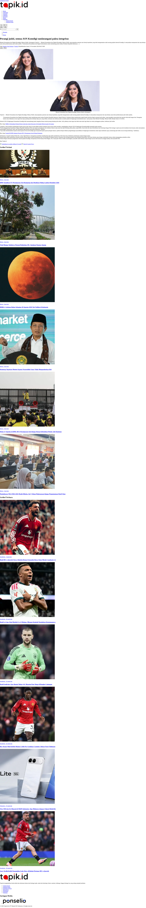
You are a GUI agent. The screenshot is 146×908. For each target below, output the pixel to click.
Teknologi (5, 12)
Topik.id (16, 46)
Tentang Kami (9, 20)
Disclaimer (5, 891)
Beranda (5, 32)
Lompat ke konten (4, 0)
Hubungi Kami (9, 22)
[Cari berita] (1, 25)
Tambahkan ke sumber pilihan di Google (11, 144)
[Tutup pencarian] (17, 29)
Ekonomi (5, 16)
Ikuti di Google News (28, 144)
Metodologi (6, 890)
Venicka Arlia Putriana (8, 46)
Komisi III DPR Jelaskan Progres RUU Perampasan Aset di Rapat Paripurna (24, 133)
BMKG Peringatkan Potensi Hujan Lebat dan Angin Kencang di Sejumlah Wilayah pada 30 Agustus (30, 124)
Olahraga (5, 15)
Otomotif (5, 14)
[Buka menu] (5, 25)
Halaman (5, 19)
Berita (4, 11)
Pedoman (5, 892)
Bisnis (4, 18)
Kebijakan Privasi (7, 888)
